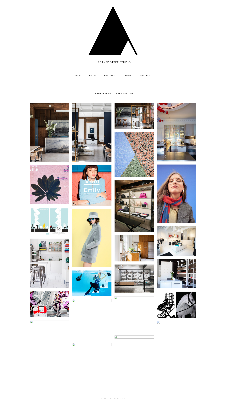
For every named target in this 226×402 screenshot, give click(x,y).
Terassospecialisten (134, 151)
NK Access (134, 202)
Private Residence (134, 245)
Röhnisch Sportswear (176, 237)
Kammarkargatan (176, 129)
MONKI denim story (92, 182)
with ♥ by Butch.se (113, 399)
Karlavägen (134, 113)
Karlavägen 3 (49, 129)
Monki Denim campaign (176, 190)
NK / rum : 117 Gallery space (176, 329)
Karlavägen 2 (91, 129)
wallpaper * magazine (49, 330)
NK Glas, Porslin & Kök (176, 270)
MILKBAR (49, 181)
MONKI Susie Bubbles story (134, 361)
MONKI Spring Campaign (92, 234)
